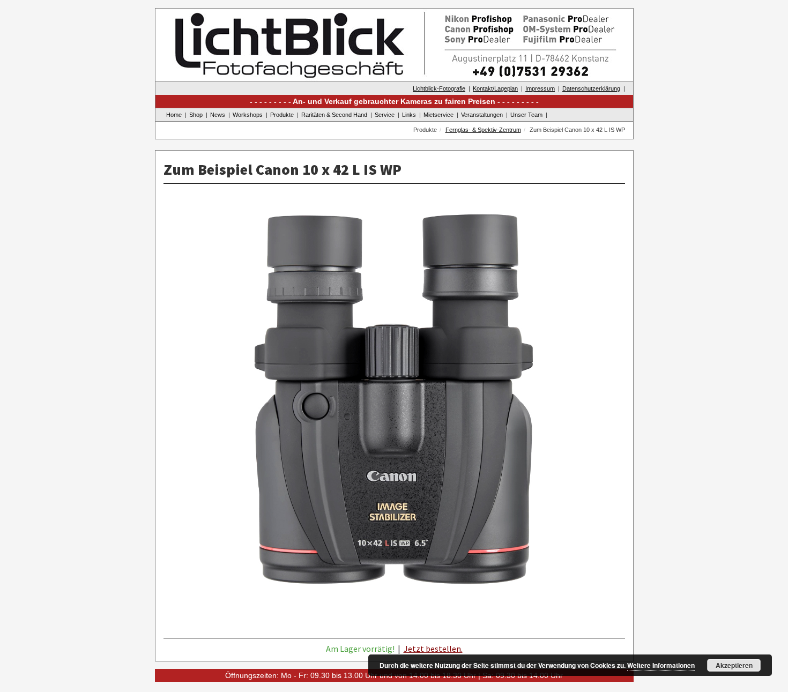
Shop (196, 114)
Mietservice (438, 114)
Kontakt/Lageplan (495, 88)
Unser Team (526, 114)
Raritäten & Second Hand (334, 114)
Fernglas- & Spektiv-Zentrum (483, 130)
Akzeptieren (734, 665)
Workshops (248, 114)
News (217, 114)
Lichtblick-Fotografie (439, 88)
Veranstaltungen (482, 114)
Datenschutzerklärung (591, 88)
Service (385, 114)
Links (409, 114)
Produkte (282, 114)
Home (174, 114)
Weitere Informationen (661, 665)
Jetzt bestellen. (433, 648)
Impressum (540, 88)
